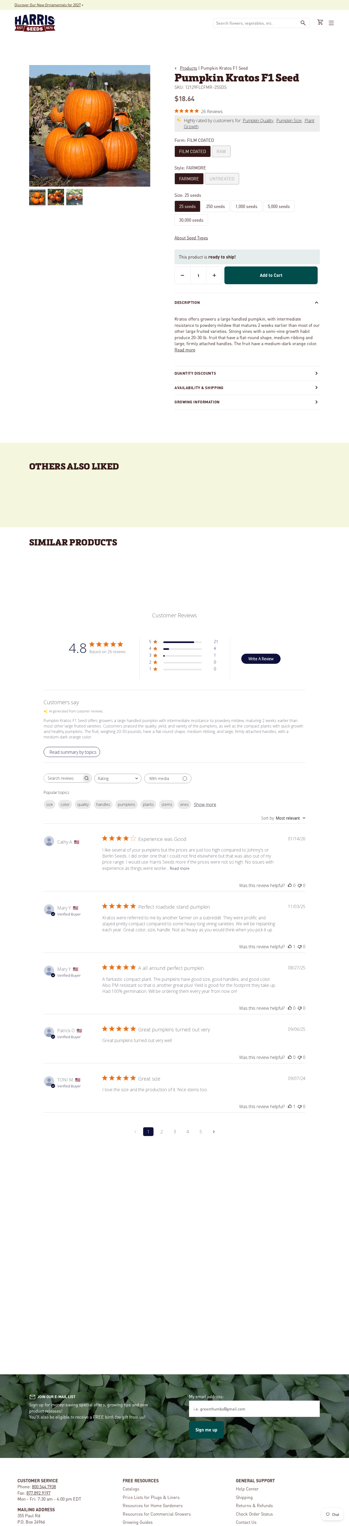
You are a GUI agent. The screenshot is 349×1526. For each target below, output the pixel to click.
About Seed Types (191, 237)
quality (83, 804)
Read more (184, 350)
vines (184, 804)
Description (187, 302)
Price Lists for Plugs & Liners (151, 1497)
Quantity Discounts (195, 373)
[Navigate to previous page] (135, 1131)
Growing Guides (138, 1522)
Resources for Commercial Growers (157, 1514)
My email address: (206, 1396)
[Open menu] (331, 23)
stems (166, 804)
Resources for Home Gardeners (153, 1505)
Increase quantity (214, 275)
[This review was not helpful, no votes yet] (300, 885)
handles (103, 804)
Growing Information (197, 401)
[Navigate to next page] (214, 1131)
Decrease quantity (182, 275)
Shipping (244, 1497)
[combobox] (255, 23)
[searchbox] (63, 778)
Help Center (247, 1489)
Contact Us (246, 1522)
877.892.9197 (38, 1493)
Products (188, 68)
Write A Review (260, 658)
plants (148, 804)
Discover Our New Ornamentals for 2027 (47, 4)
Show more (205, 805)
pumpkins (126, 804)
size (49, 804)
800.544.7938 (44, 1486)
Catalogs (131, 1489)
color (65, 804)
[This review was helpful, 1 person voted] (290, 947)
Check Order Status (254, 1514)
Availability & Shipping (199, 387)
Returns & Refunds (254, 1505)
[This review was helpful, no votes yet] (290, 885)
